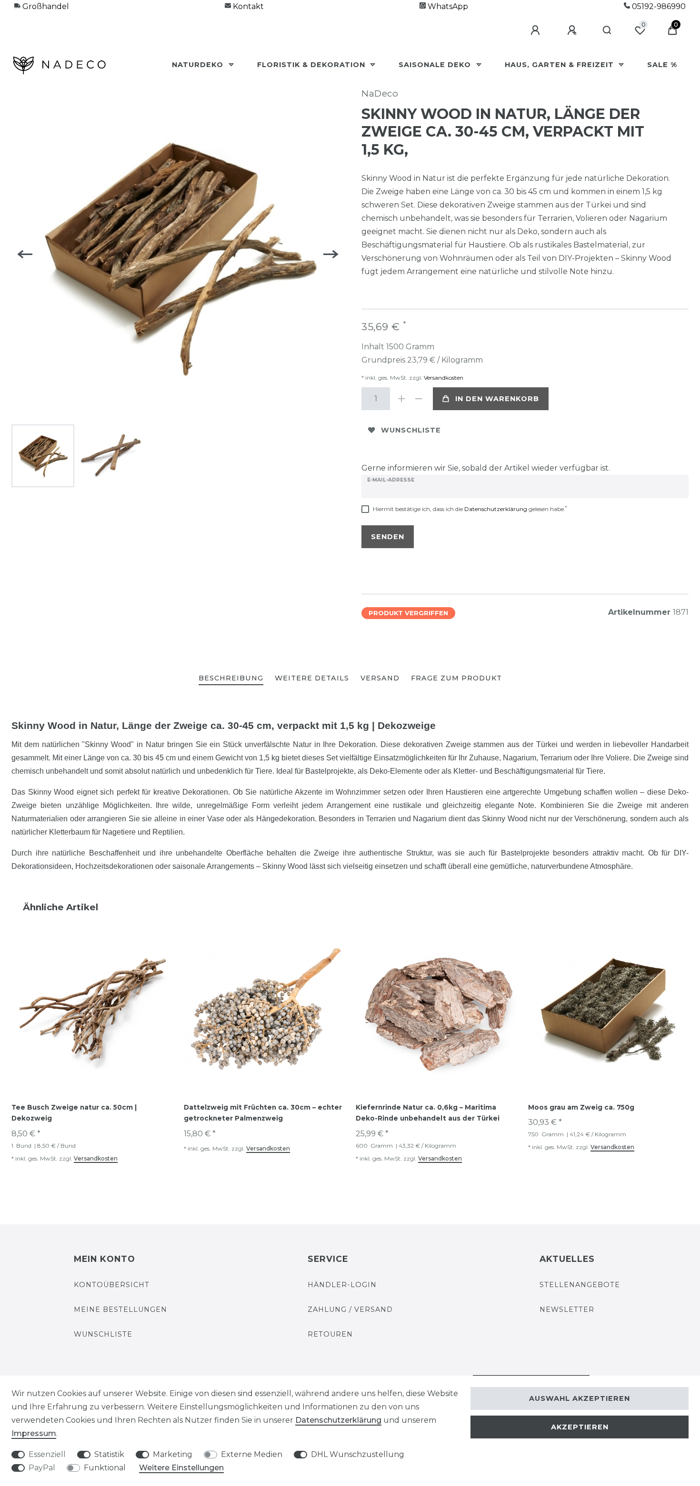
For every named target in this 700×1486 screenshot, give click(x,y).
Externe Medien (251, 1454)
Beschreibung (231, 678)
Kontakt (247, 6)
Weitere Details (312, 678)
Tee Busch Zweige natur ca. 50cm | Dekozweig (74, 1112)
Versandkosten (442, 377)
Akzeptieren (580, 1427)
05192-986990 (658, 6)
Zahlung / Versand (350, 1309)
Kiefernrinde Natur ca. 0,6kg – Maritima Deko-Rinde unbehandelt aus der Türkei (428, 1112)
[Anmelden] (536, 30)
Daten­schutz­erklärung (338, 1420)
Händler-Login (342, 1284)
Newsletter (567, 1309)
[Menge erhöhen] (401, 398)
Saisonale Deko (436, 64)
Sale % (662, 64)
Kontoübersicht (112, 1284)
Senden (387, 536)
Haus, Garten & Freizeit (560, 64)
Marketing (172, 1454)
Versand (380, 678)
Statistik (109, 1454)
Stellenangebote (580, 1284)
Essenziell (47, 1454)
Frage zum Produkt (456, 678)
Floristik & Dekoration (312, 64)
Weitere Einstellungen (181, 1467)
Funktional (105, 1467)
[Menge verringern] (418, 398)
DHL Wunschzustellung (357, 1454)
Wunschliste (411, 430)
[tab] (231, 679)
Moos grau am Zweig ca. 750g (581, 1107)
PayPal (42, 1467)
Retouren (330, 1334)
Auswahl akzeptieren (579, 1398)
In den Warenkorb (497, 398)
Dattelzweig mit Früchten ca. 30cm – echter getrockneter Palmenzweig (263, 1112)
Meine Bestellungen (120, 1309)
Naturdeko (199, 64)
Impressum (33, 1433)
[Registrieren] (573, 30)
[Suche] (607, 30)
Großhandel (44, 6)
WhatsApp (447, 6)
